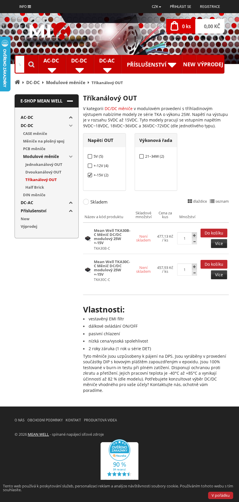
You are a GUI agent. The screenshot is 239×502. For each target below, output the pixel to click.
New (189, 64)
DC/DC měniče (119, 108)
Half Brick (34, 187)
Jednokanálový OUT (43, 164)
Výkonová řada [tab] (155, 140)
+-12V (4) (101, 166)
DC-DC (27, 125)
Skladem (99, 202)
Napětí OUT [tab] (100, 140)
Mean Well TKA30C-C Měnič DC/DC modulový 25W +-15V (112, 268)
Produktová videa (100, 420)
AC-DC (27, 117)
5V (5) (98, 156)
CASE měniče (35, 133)
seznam (222, 201)
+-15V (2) (101, 175)
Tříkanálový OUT (41, 179)
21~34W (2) (154, 156)
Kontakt (73, 420)
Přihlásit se (180, 6)
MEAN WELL (38, 434)
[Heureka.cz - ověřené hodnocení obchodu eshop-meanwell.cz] (119, 462)
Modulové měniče (41, 156)
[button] (156, 6)
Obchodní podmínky (45, 420)
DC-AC (27, 202)
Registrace (210, 6)
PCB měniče (34, 148)
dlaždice (199, 201)
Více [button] (219, 243)
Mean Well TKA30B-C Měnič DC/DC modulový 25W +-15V (112, 237)
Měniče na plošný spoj (43, 141)
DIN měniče (34, 194)
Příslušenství (33, 210)
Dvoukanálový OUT (43, 172)
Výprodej (210, 64)
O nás (19, 420)
